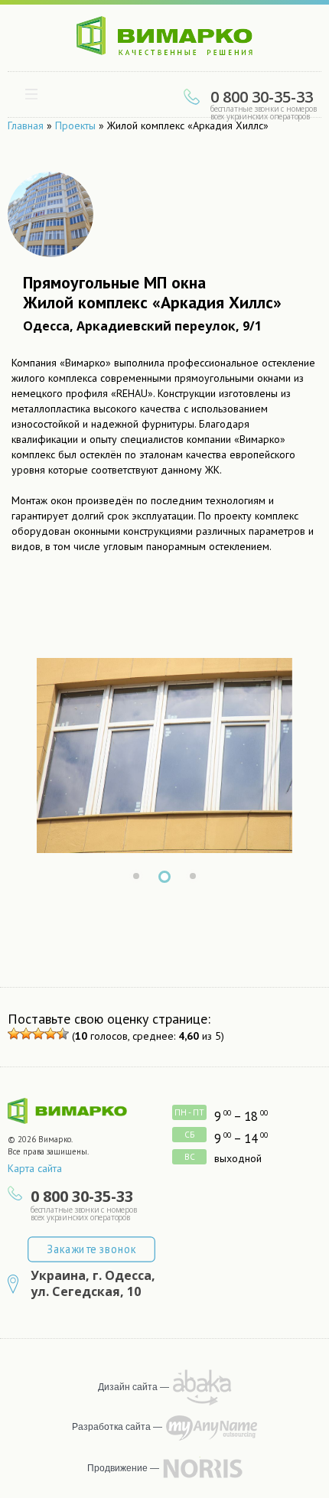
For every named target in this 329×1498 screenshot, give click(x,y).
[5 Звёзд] (63, 1033)
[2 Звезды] (26, 1033)
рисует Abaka (202, 1387)
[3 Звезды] (38, 1033)
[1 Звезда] (14, 1033)
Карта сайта (35, 1168)
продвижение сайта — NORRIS (203, 1468)
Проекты (75, 125)
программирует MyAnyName (211, 1428)
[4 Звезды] (50, 1033)
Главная (26, 125)
